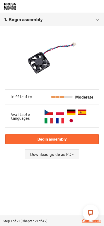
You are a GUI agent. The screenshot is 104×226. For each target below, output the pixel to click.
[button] (49, 112)
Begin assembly (52, 139)
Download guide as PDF (52, 154)
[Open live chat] (91, 213)
